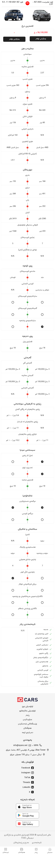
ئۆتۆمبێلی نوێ (27, 706)
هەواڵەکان (27, 728)
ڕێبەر (28, 715)
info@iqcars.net (20, 745)
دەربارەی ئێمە (27, 732)
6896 (36, 745)
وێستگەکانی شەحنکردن (27, 724)
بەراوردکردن (27, 719)
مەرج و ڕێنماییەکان (21, 842)
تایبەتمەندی (37, 842)
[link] (27, 807)
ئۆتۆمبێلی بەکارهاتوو (27, 710)
